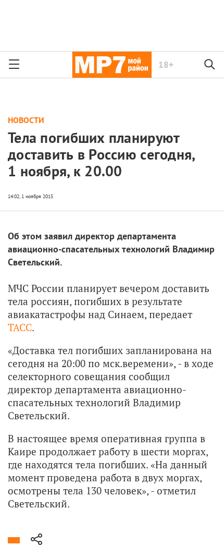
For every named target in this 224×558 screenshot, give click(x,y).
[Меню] (14, 65)
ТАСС (20, 327)
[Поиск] (210, 65)
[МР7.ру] (112, 65)
